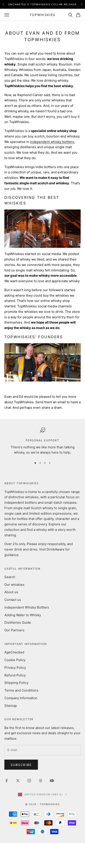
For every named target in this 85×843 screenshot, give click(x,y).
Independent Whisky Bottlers (26, 607)
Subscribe (21, 765)
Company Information (20, 698)
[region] (42, 441)
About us (11, 592)
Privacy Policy (15, 667)
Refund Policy (15, 675)
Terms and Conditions (21, 690)
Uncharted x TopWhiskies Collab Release (42, 4)
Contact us (12, 600)
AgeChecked (14, 652)
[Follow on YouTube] (52, 780)
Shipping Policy (16, 683)
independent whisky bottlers (52, 142)
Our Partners (14, 630)
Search (9, 577)
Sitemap (10, 706)
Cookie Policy (15, 660)
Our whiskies (14, 585)
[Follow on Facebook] (6, 780)
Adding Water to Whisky (22, 615)
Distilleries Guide (17, 622)
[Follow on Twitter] (18, 780)
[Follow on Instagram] (29, 780)
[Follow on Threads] (40, 780)
